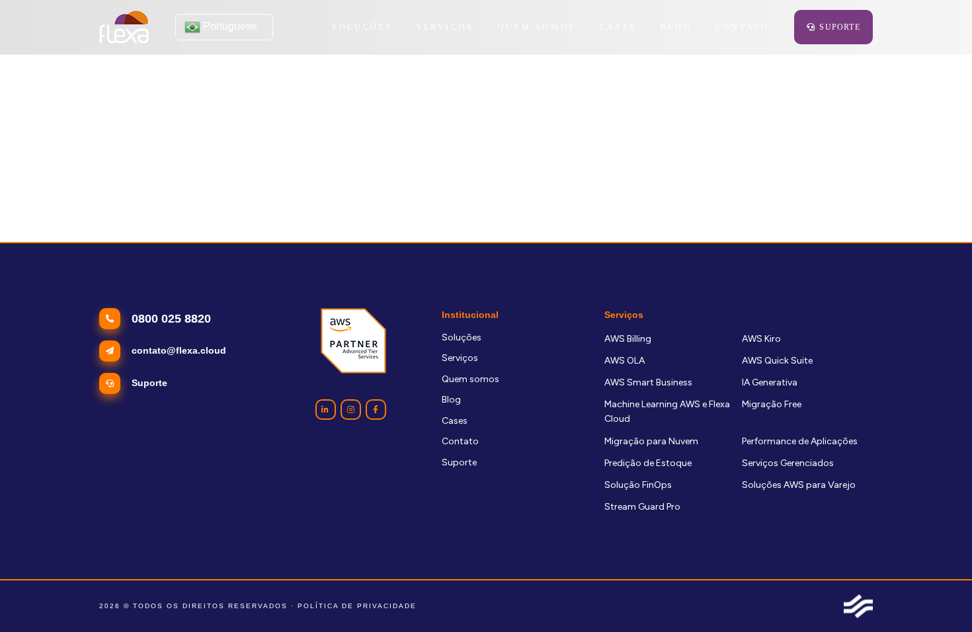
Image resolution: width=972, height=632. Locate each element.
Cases (454, 420)
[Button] (325, 409)
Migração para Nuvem (651, 441)
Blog (451, 399)
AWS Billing (627, 338)
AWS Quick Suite (777, 360)
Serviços (460, 358)
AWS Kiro (761, 338)
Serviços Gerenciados (788, 463)
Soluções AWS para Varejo (799, 485)
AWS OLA (624, 360)
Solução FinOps (638, 485)
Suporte (459, 462)
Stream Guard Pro (642, 506)
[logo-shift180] (858, 606)
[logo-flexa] (124, 27)
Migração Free (771, 404)
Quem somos (470, 379)
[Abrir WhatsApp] (939, 598)
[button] (481, 27)
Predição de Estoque (648, 463)
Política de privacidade (357, 606)
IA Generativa (769, 382)
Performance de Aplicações (800, 441)
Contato (460, 441)
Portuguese (228, 26)
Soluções (461, 337)
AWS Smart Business (648, 382)
